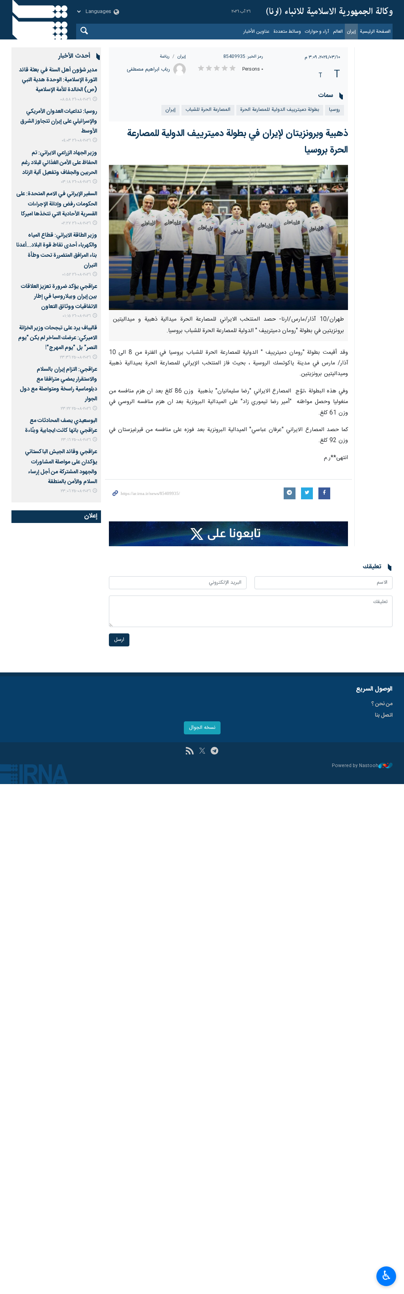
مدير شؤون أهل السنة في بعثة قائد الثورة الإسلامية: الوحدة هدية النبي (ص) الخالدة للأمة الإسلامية (58, 80)
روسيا (334, 110)
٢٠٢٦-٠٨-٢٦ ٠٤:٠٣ (76, 140)
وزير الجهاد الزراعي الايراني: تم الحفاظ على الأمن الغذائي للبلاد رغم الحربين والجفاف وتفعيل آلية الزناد (59, 162)
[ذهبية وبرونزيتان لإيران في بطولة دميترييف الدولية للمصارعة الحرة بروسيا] (228, 237)
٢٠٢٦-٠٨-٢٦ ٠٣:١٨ (76, 182)
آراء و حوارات (317, 31)
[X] (202, 751)
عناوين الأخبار (256, 31)
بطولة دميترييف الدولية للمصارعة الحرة (279, 110)
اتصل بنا (384, 715)
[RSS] (189, 751)
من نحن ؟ (382, 704)
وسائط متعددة (287, 31)
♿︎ (386, 1275)
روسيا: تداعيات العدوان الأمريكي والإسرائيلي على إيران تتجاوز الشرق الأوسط (58, 121)
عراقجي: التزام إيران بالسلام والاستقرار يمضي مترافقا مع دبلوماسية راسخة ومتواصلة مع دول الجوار (58, 384)
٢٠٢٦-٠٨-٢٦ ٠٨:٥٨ (75, 99)
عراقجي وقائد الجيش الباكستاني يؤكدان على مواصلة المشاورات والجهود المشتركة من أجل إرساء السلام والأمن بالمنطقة (61, 467)
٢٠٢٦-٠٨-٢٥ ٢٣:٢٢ (76, 409)
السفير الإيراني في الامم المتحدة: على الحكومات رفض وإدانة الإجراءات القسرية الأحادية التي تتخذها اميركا (56, 203)
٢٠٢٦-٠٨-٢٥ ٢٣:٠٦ (76, 491)
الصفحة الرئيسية (375, 31)
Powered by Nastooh (355, 766)
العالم (338, 31)
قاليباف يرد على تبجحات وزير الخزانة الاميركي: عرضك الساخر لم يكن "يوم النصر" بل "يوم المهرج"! (57, 338)
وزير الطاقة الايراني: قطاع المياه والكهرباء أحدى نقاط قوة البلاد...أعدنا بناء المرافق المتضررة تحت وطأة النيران (56, 250)
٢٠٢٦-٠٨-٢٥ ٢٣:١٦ (76, 440)
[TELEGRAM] (214, 751)
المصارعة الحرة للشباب (207, 110)
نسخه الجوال (202, 728)
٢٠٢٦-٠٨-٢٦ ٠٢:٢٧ (76, 223)
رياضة (165, 56)
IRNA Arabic (329, 12)
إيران (351, 31)
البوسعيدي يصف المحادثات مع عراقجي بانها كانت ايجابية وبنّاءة (61, 425)
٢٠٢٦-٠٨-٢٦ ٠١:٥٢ (76, 274)
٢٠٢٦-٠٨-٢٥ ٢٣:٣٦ (75, 357)
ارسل (119, 640)
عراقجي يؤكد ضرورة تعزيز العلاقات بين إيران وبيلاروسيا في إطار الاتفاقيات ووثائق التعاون (59, 296)
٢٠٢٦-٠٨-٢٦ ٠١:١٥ (76, 316)
